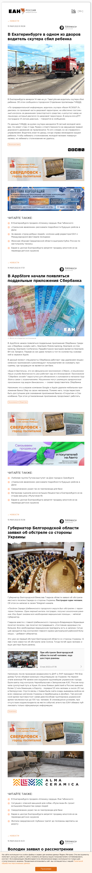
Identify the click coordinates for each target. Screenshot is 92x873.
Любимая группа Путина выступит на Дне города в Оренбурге (42, 478)
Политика (12, 711)
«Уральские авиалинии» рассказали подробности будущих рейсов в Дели (45, 228)
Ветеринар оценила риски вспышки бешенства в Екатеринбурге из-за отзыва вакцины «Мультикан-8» (46, 494)
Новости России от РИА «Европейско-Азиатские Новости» (17, 11)
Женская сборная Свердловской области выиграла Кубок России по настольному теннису (45, 242)
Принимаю (46, 869)
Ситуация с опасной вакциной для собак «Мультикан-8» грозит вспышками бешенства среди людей (43, 804)
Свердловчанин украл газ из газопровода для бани (36, 489)
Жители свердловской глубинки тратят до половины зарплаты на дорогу (44, 822)
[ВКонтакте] (69, 149)
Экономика (12, 402)
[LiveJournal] (82, 149)
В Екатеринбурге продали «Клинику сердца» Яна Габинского (42, 223)
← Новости (13, 21)
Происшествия (14, 144)
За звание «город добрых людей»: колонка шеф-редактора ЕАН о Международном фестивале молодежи (44, 235)
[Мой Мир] (79, 149)
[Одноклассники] (72, 149)
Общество (23, 402)
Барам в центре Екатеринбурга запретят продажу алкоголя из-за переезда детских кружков (44, 249)
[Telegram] (76, 149)
